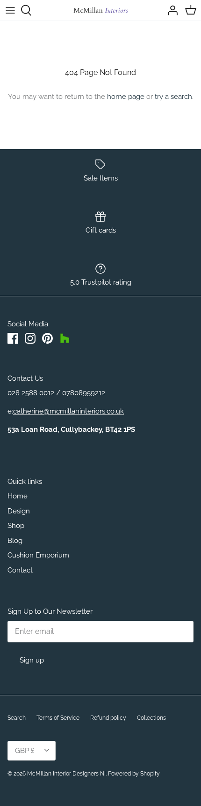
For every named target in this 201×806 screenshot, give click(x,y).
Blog (14, 540)
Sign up (32, 660)
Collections (151, 718)
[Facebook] (12, 338)
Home (17, 496)
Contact (20, 570)
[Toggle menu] (10, 10)
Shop (15, 525)
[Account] (170, 10)
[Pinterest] (47, 338)
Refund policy (108, 718)
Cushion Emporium (38, 555)
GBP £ (24, 750)
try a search (173, 96)
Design (18, 511)
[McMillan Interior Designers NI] (101, 10)
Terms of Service (57, 718)
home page (125, 96)
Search (16, 718)
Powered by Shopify (134, 773)
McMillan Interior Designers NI (66, 773)
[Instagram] (30, 338)
